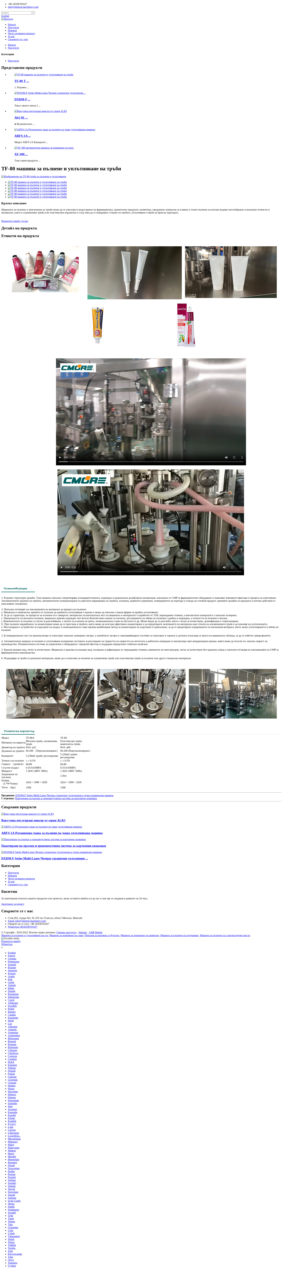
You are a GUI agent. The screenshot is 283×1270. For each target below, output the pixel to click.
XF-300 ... (21, 154)
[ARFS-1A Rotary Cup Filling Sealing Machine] (41, 826)
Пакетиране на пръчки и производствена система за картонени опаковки (56, 798)
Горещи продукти (66, 932)
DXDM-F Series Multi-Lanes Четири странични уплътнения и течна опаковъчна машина (64, 795)
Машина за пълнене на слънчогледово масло (225, 935)
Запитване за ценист (12, 904)
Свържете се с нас (18, 39)
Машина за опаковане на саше (66, 935)
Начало (12, 24)
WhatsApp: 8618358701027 (22, 926)
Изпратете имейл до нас (14, 221)
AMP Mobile (95, 932)
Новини (12, 30)
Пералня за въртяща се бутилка (102, 935)
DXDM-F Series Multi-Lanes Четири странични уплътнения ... (44, 858)
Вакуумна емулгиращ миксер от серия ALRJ (33, 820)
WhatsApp (6, 944)
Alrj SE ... (21, 117)
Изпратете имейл (10, 941)
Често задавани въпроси (21, 33)
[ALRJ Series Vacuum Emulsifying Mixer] (27, 814)
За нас (11, 36)
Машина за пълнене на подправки (179, 935)
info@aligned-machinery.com (23, 7)
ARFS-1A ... (22, 136)
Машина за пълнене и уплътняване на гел (24, 935)
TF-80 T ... (21, 81)
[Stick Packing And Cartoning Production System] (43, 839)
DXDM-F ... (22, 99)
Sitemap (82, 932)
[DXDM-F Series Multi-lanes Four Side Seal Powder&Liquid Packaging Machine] (51, 852)
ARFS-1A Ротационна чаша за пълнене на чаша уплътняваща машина (52, 833)
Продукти (13, 27)
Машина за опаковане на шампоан (140, 935)
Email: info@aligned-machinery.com (27, 921)
